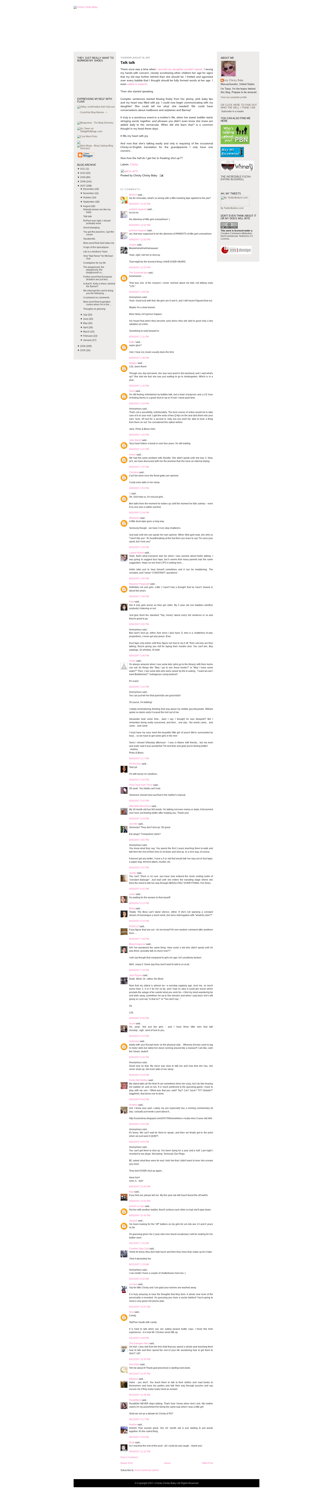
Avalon (132, 244)
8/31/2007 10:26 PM (139, 1359)
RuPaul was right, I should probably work (97, 222)
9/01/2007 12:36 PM (139, 1395)
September (89, 201)
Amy (131, 1312)
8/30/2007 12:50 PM (139, 204)
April (85, 327)
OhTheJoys (135, 763)
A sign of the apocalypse (96, 247)
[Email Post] (161, 175)
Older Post (207, 1463)
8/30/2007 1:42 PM (139, 385)
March (86, 331)
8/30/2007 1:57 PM (139, 467)
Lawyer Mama (136, 552)
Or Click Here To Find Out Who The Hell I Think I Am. (239, 106)
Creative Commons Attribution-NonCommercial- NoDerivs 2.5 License (237, 236)
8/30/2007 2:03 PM (139, 488)
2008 (83, 181)
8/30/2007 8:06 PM (139, 1018)
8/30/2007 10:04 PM (139, 1201)
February (88, 336)
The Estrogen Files (139, 1343)
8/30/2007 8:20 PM (139, 1057)
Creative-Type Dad (139, 1248)
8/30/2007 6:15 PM (139, 921)
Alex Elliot (134, 1364)
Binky (132, 908)
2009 (83, 177)
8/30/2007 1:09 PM (139, 292)
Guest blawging (91, 227)
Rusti (132, 1442)
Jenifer (132, 873)
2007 (83, 185)
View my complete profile (234, 97)
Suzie (132, 1023)
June (86, 319)
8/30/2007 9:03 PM (139, 1142)
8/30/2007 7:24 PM (139, 970)
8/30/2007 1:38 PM (139, 358)
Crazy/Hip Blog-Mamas (92, 112)
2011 (83, 168)
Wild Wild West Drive (140, 806)
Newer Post (126, 1463)
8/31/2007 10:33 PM (139, 1373)
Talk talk (87, 216)
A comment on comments (96, 297)
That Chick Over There (141, 785)
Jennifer (133, 824)
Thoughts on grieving (94, 309)
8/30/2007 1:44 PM (139, 403)
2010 (83, 173)
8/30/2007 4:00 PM (139, 840)
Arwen (132, 454)
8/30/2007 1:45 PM (139, 434)
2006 (83, 346)
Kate (131, 601)
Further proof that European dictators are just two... (97, 278)
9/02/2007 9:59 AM (139, 1437)
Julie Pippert (135, 975)
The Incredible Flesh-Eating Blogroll (236, 178)
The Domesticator (138, 272)
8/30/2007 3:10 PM (139, 687)
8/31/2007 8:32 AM (139, 1279)
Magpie (133, 363)
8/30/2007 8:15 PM (139, 1036)
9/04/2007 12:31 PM (139, 1451)
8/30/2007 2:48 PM (139, 596)
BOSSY (133, 194)
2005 (83, 350)
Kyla (131, 1191)
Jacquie (133, 1220)
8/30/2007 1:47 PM (139, 449)
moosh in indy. (136, 1206)
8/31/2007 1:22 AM (139, 1243)
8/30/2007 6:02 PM (139, 888)
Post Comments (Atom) (147, 1470)
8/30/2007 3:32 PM (139, 779)
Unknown (134, 1041)
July (85, 314)
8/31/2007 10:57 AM (139, 1306)
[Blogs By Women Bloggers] (78, 143)
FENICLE (134, 926)
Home (167, 1463)
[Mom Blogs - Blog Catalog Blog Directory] (96, 148)
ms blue (133, 1284)
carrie (132, 894)
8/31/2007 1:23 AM (139, 1264)
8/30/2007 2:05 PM (139, 547)
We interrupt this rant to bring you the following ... (98, 292)
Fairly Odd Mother (138, 1080)
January (87, 340)
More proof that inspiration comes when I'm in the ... (97, 303)
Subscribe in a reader (232, 111)
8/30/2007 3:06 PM (139, 655)
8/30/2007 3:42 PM (139, 800)
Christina (134, 472)
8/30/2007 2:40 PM (139, 578)
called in (132, 84)
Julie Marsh (135, 440)
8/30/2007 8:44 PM (139, 1099)
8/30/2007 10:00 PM (139, 1186)
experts (142, 84)
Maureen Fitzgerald (139, 584)
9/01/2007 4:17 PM (139, 1419)
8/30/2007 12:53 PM (139, 239)
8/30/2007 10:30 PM (139, 1215)
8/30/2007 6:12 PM (139, 903)
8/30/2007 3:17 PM (139, 758)
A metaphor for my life (94, 263)
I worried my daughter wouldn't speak (179, 69)
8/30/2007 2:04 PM (139, 512)
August (87, 206)
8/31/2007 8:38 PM (139, 1338)
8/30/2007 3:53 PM (139, 818)
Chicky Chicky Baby (232, 80)
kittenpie (133, 1379)
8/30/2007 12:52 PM (139, 225)
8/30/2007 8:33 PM (139, 1075)
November (89, 193)
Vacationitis (89, 238)
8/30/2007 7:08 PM (139, 939)
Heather (133, 1105)
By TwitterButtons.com (232, 208)
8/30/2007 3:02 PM (139, 624)
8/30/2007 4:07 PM (139, 867)
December (89, 189)
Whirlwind (134, 518)
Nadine (133, 1424)
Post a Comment (129, 1457)
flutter (132, 342)
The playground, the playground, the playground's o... (93, 270)
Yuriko (132, 660)
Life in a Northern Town (95, 251)
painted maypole (138, 209)
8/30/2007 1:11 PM (139, 336)
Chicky (134, 164)
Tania (132, 391)
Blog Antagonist (137, 944)
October (87, 197)
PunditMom (135, 1400)
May (85, 323)
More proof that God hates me (98, 243)
